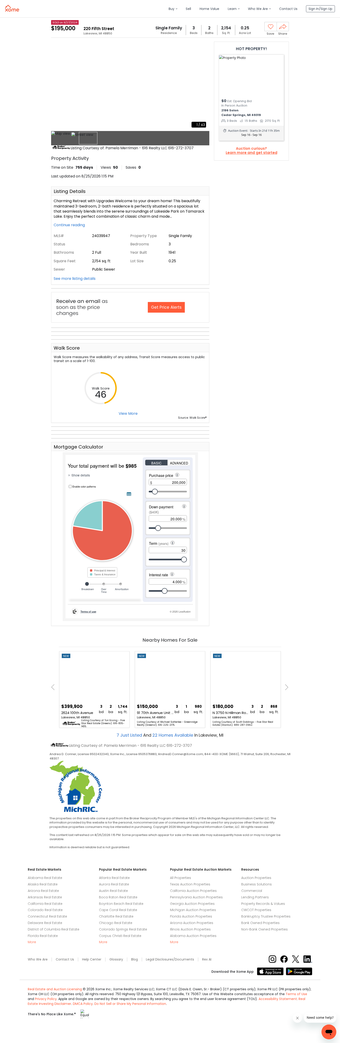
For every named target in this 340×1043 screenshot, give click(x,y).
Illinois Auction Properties (190, 929)
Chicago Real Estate (115, 923)
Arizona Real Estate (43, 890)
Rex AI (206, 959)
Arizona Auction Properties (191, 923)
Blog (134, 959)
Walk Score (67, 348)
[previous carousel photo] (57, 86)
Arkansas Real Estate (45, 897)
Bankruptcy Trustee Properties (266, 916)
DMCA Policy (83, 1003)
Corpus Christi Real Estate (120, 935)
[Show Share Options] (283, 26)
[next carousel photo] (203, 86)
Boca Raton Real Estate (118, 897)
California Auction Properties (193, 890)
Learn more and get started (251, 153)
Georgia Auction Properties (192, 903)
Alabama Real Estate (45, 877)
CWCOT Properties (256, 910)
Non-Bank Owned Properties (264, 929)
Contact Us (65, 959)
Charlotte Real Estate (116, 916)
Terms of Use (296, 994)
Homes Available (173, 735)
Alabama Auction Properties (193, 935)
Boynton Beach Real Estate (121, 903)
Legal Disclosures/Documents (170, 959)
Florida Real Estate (43, 935)
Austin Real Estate (113, 890)
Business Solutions (256, 884)
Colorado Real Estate (45, 910)
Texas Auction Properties (190, 884)
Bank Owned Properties (260, 923)
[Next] (285, 687)
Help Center (91, 959)
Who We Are (38, 959)
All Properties (180, 877)
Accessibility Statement (278, 999)
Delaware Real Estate (45, 923)
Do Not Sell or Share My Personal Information (130, 1003)
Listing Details (70, 191)
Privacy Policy (46, 999)
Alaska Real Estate (43, 884)
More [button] (32, 942)
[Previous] (54, 687)
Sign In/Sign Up (320, 8)
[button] (173, 9)
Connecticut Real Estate (47, 916)
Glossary (116, 959)
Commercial (251, 890)
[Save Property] (271, 26)
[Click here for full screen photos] (203, 47)
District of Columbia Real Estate (53, 929)
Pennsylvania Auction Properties (196, 897)
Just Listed (130, 735)
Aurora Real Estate (114, 884)
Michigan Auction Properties (193, 910)
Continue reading (70, 225)
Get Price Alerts (166, 307)
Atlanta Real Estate (114, 877)
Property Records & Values (263, 903)
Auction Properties (256, 877)
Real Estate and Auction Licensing (55, 989)
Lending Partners (255, 897)
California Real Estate (45, 903)
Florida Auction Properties (191, 916)
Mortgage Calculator (78, 447)
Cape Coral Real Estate (118, 910)
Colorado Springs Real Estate (123, 929)
